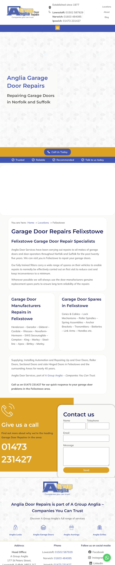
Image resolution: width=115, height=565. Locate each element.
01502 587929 (64, 552)
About (107, 12)
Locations (106, 6)
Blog (107, 17)
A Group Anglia (54, 375)
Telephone (93, 420)
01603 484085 (63, 558)
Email (66, 432)
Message (68, 445)
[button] (57, 27)
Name (66, 420)
